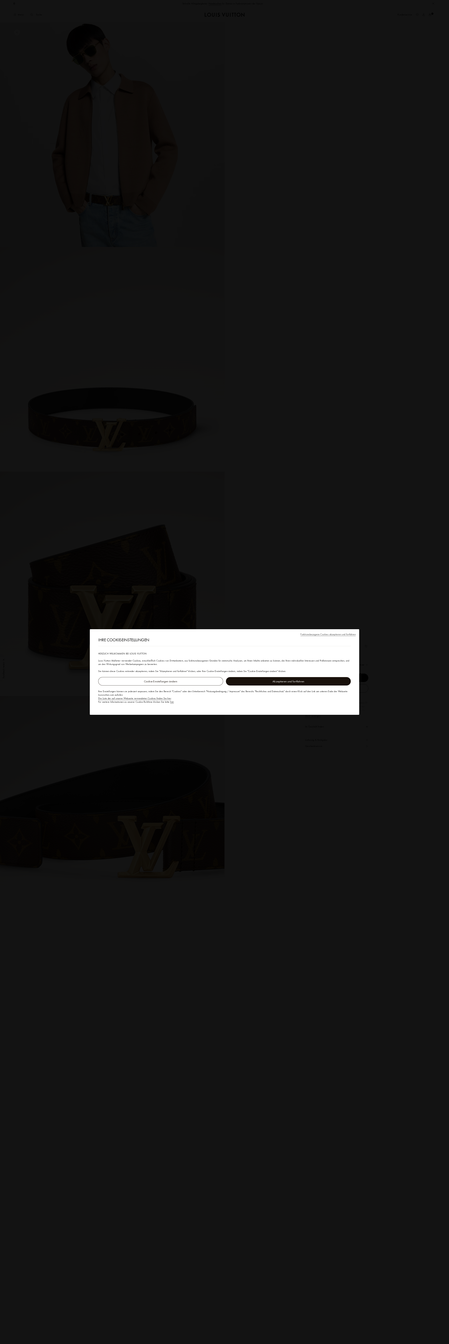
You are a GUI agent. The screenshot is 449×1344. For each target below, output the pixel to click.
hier (172, 701)
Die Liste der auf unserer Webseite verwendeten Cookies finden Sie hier (134, 698)
